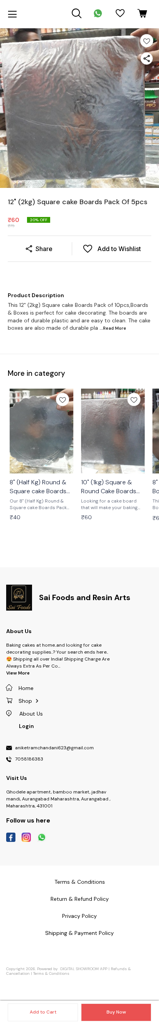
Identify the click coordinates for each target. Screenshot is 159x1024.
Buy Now (116, 1012)
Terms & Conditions (51, 973)
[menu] (12, 14)
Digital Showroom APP (83, 968)
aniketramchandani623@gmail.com (54, 748)
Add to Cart (43, 1012)
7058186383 (29, 759)
